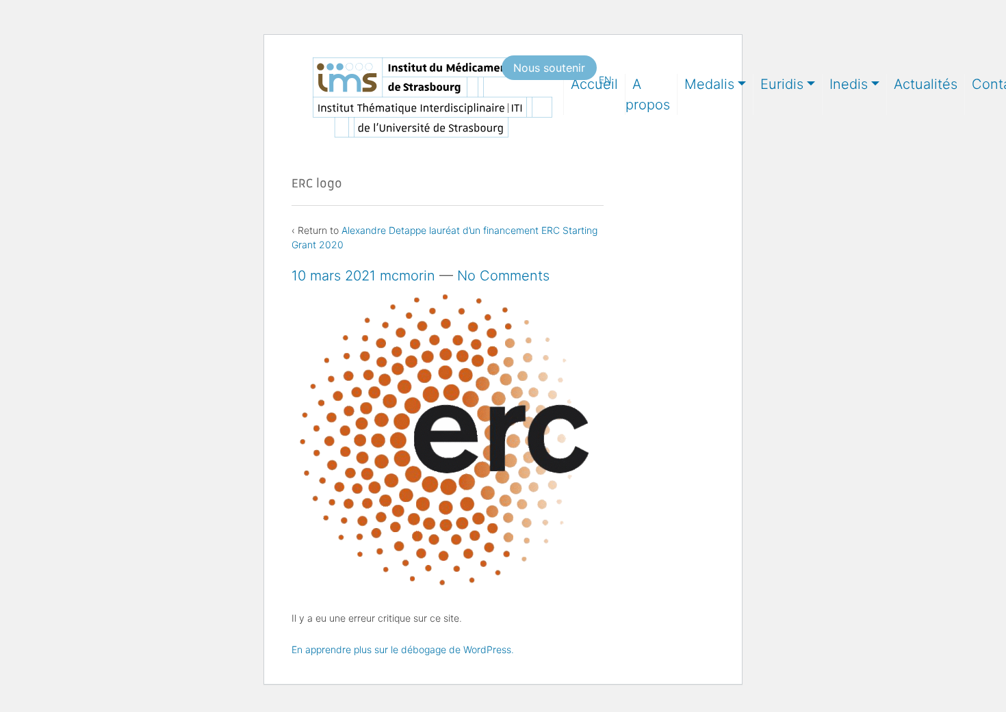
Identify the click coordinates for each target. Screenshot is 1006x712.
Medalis (709, 84)
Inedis (848, 84)
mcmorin (407, 275)
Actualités (925, 84)
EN (605, 79)
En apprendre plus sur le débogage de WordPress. (403, 649)
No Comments (503, 275)
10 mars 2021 (334, 275)
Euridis (781, 84)
